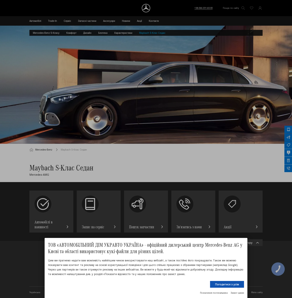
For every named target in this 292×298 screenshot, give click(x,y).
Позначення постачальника (214, 292)
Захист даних (237, 292)
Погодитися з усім (227, 284)
